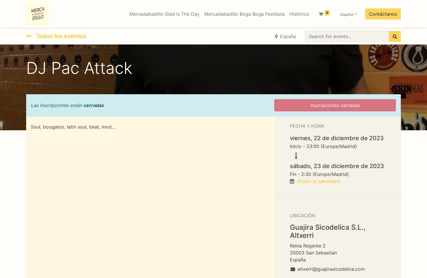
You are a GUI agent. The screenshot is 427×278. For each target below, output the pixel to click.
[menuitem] (164, 14)
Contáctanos (383, 14)
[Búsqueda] (395, 36)
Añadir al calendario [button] (319, 181)
